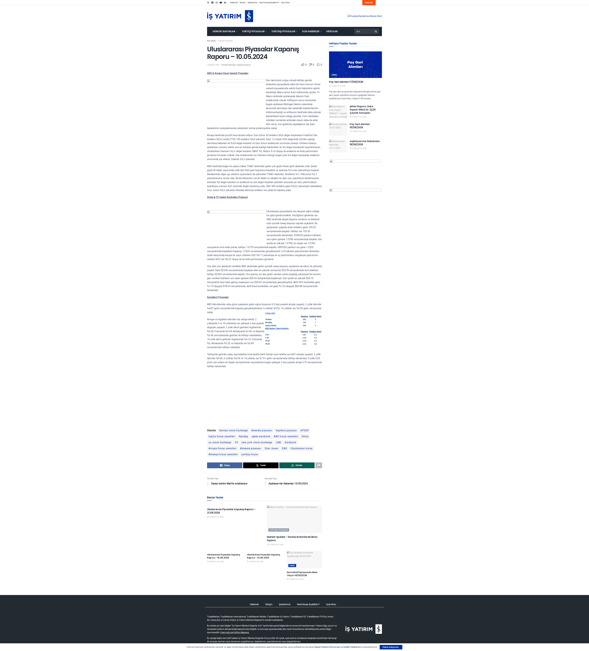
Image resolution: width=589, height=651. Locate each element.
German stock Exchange (233, 430)
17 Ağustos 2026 (338, 86)
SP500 (304, 430)
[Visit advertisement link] (365, 16)
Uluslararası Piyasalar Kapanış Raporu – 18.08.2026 (223, 556)
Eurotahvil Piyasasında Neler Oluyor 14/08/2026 (302, 574)
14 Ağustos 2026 (256, 562)
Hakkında (234, 3)
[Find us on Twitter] (208, 2)
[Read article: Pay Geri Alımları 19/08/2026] (338, 129)
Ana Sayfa (211, 41)
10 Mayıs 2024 (213, 65)
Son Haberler (310, 31)
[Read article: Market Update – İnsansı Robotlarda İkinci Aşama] (294, 519)
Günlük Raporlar (224, 31)
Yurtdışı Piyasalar (283, 31)
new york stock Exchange (257, 442)
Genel (292, 566)
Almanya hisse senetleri (223, 454)
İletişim (243, 3)
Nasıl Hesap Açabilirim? (269, 3)
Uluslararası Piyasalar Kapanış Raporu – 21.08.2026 (231, 511)
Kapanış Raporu (244, 65)
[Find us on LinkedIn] (225, 2)
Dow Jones (271, 448)
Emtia (305, 436)
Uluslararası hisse (302, 448)
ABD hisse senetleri (286, 436)
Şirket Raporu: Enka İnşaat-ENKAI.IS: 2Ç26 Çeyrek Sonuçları (363, 109)
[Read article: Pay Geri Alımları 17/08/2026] (355, 64)
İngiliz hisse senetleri (222, 436)
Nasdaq (243, 436)
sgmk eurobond (261, 436)
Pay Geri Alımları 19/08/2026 (360, 126)
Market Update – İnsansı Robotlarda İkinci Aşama (292, 538)
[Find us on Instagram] (217, 2)
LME (278, 442)
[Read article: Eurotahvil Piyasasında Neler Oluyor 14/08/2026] (304, 560)
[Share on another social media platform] (318, 465)
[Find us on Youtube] (221, 2)
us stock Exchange (220, 442)
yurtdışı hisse (249, 454)
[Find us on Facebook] (212, 2)
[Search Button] (376, 31)
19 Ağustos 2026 (358, 131)
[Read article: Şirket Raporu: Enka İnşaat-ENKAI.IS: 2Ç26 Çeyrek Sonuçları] (338, 111)
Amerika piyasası (261, 430)
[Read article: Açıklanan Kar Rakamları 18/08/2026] (338, 146)
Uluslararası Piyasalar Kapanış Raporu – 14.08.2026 (263, 556)
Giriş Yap (369, 3)
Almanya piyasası (250, 448)
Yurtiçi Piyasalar (253, 31)
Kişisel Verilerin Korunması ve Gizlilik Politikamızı (338, 647)
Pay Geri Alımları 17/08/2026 (346, 82)
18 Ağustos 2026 (216, 562)
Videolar (332, 31)
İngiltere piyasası (286, 430)
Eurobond (290, 442)
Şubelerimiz (253, 3)
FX (236, 442)
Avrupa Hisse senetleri (223, 448)
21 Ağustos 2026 (216, 517)
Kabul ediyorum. (391, 647)
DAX (284, 448)
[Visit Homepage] (230, 16)
